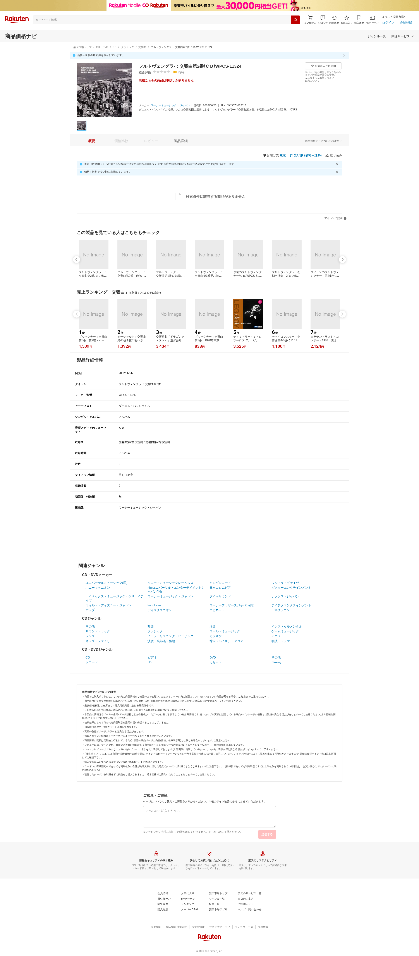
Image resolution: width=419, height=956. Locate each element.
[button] (323, 19)
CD (115, 47)
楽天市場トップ (82, 47)
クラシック (127, 47)
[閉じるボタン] (344, 55)
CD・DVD (102, 47)
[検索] (295, 19)
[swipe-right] (342, 259)
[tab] (91, 141)
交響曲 (142, 47)
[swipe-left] (76, 259)
